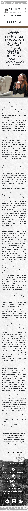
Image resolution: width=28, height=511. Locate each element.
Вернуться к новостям (14, 452)
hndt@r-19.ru (16, 488)
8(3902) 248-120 (13, 441)
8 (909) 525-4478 (16, 435)
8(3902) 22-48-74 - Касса (14, 482)
